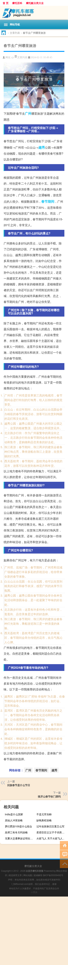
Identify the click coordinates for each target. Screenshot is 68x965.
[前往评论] (64, 854)
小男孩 (34, 892)
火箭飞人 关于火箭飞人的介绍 (51, 838)
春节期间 (47, 201)
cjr (12, 57)
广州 (28, 113)
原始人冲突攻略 (14, 820)
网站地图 (27, 875)
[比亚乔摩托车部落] (34, 13)
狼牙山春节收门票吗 (49, 796)
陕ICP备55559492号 (53, 875)
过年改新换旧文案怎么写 (50, 826)
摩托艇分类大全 (35, 3)
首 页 (6, 3)
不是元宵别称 (44, 814)
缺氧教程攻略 (44, 820)
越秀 (41, 147)
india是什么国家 (14, 814)
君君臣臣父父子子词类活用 (51, 832)
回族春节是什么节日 (18, 785)
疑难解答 (38, 875)
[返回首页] (64, 845)
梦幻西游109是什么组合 (18, 826)
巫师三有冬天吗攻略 (16, 832)
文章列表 (15, 33)
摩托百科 (17, 3)
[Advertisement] (34, 931)
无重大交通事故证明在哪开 (20, 838)
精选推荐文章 (15, 875)
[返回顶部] (64, 863)
